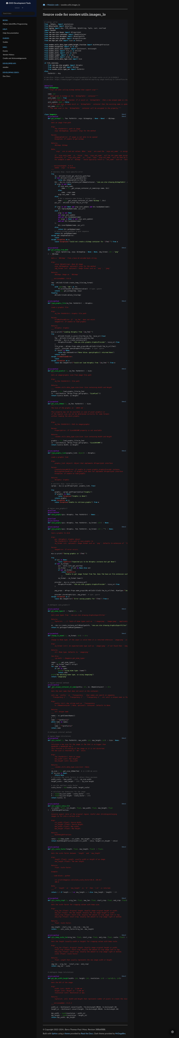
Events (5, 51)
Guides (5, 42)
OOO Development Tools (19, 3)
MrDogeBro (120, 1034)
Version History (8, 55)
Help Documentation (11, 33)
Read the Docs (87, 1034)
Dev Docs (6, 76)
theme (67, 1034)
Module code (53, 5)
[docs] (124, 114)
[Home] (44, 5)
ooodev (5, 67)
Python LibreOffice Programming (15, 24)
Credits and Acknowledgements (14, 58)
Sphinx (55, 1034)
